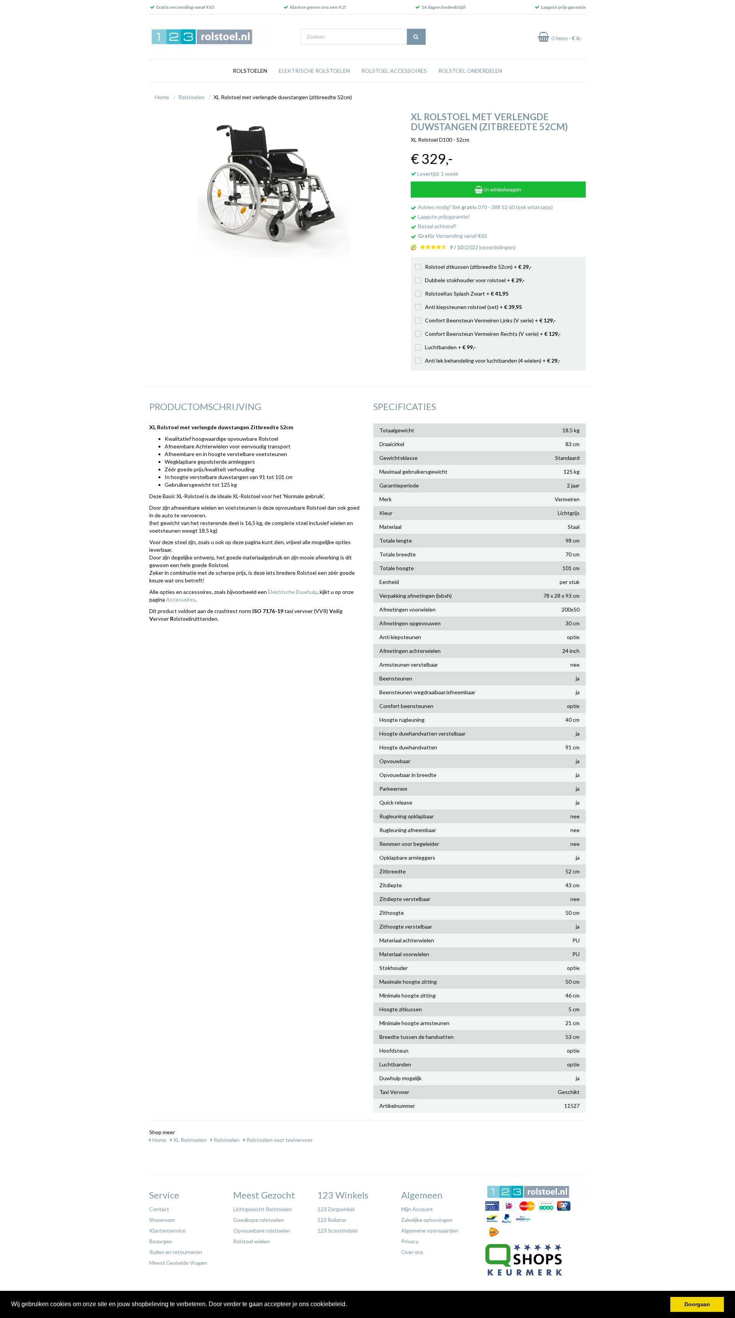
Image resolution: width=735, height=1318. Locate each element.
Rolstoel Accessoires (394, 70)
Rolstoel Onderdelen (470, 70)
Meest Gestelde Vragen (178, 1262)
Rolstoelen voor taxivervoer (279, 1139)
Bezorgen (160, 1241)
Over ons (412, 1252)
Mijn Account (417, 1209)
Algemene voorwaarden (429, 1230)
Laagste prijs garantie (563, 7)
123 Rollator (331, 1220)
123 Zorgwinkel (335, 1209)
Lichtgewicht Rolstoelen (262, 1209)
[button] (349, 1305)
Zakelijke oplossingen (426, 1220)
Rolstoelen (250, 70)
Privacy (409, 1241)
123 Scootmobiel (337, 1230)
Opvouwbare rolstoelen (261, 1230)
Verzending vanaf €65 (452, 235)
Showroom (162, 1220)
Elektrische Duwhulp (292, 592)
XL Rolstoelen (189, 1139)
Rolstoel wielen (251, 1241)
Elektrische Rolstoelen (314, 70)
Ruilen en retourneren (175, 1252)
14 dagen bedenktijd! (443, 7)
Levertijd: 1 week (437, 173)
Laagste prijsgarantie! (444, 216)
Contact (159, 1209)
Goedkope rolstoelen (258, 1220)
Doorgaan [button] (697, 1304)
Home (162, 97)
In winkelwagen (502, 189)
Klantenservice (167, 1230)
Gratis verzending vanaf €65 (185, 7)
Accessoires (181, 599)
